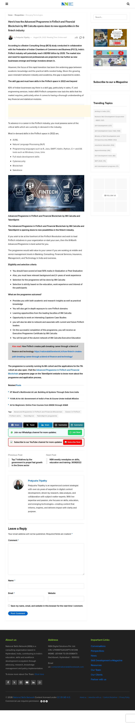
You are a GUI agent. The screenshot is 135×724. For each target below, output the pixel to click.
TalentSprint (29, 416)
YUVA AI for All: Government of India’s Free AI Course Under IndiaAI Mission (44, 398)
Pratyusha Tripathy (23, 37)
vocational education (104, 145)
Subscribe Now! (74, 442)
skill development (103, 126)
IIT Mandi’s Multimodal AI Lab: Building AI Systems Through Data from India (44, 392)
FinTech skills (15, 416)
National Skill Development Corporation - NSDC (109, 118)
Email (11, 593)
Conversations (98, 646)
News (94, 655)
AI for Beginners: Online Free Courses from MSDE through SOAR (39, 405)
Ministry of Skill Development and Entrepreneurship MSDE (107, 138)
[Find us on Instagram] (20, 682)
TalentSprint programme (47, 416)
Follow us (111, 195)
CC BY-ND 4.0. (64, 697)
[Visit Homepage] (67, 4)
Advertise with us (94, 697)
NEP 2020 (100, 161)
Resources (96, 665)
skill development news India (107, 131)
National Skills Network (23, 697)
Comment (13, 540)
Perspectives (19, 15)
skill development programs (107, 166)
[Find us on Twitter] (14, 682)
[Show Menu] (7, 4)
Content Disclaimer (110, 697)
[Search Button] (128, 4)
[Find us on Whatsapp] (39, 682)
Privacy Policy (124, 697)
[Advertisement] (56, 111)
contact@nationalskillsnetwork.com (67, 666)
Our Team (96, 670)
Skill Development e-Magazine (106, 660)
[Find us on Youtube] (27, 682)
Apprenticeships (102, 150)
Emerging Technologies (34, 15)
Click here (39, 674)
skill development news (105, 156)
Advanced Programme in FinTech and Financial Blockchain (38, 412)
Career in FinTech (72, 412)
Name (11, 580)
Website (52, 593)
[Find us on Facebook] (8, 682)
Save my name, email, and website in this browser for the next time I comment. (47, 605)
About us (83, 697)
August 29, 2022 (39, 37)
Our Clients (96, 674)
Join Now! (76, 432)
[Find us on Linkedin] (33, 682)
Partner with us (98, 679)
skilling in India (102, 111)
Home (10, 15)
